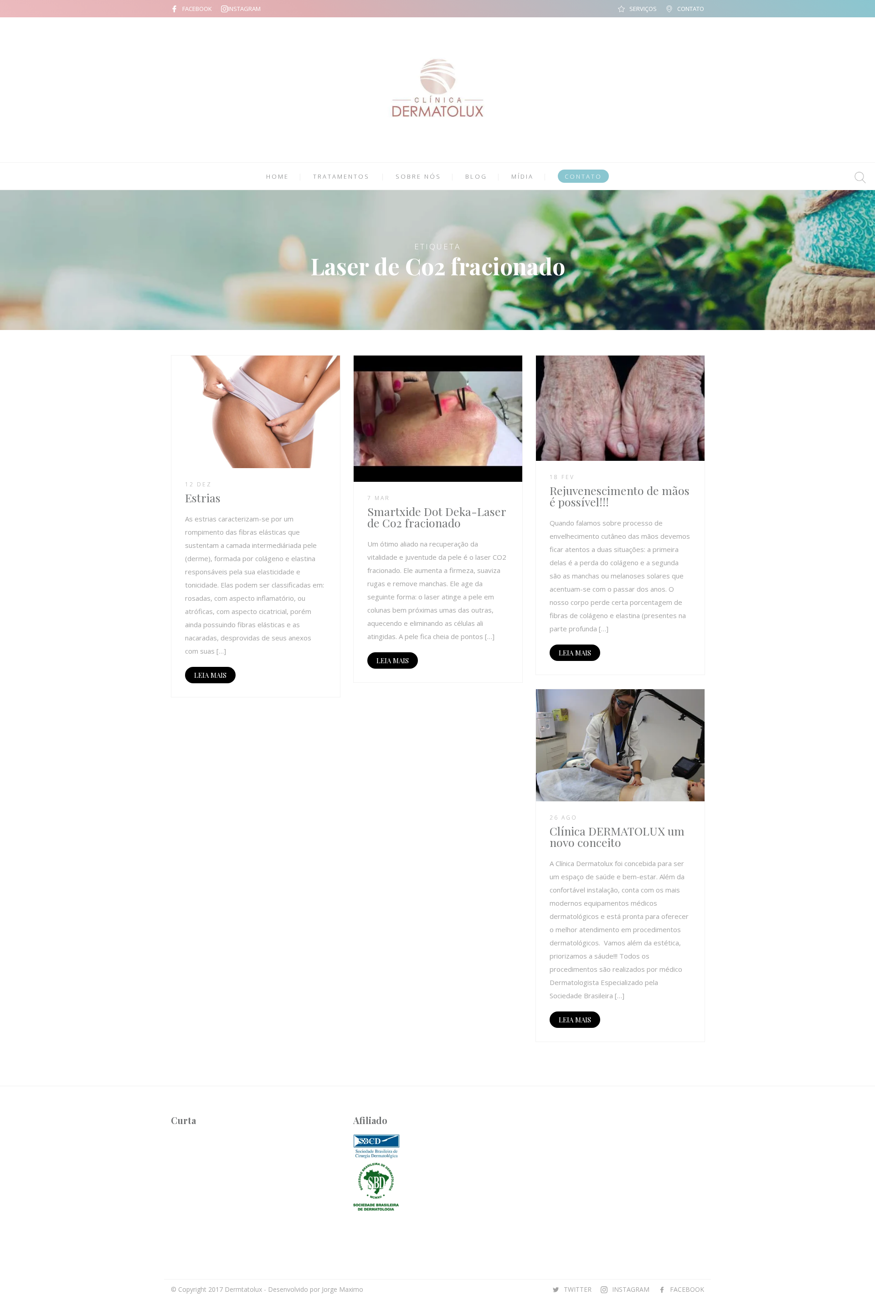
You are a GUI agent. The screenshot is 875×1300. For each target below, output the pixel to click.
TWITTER (578, 1289)
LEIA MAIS (210, 675)
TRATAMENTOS (341, 176)
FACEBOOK (197, 9)
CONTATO (690, 9)
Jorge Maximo (342, 1289)
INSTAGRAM (244, 9)
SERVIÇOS (643, 9)
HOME (277, 176)
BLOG (476, 176)
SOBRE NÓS (418, 176)
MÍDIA (522, 176)
